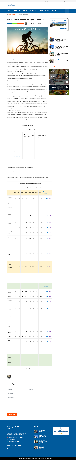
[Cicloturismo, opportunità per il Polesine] (36, 441)
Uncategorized (58, 38)
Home (9, 10)
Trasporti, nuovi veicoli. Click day (42, 436)
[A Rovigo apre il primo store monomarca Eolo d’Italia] (36, 431)
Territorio (40, 10)
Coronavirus (33, 10)
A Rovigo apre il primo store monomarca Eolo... (61, 40)
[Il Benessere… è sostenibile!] (36, 447)
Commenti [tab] (65, 35)
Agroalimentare (16, 10)
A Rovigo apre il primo (42, 431)
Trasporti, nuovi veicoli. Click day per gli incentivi (61, 47)
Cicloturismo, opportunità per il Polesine (19, 1)
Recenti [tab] (53, 35)
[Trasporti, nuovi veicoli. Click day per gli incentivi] (36, 436)
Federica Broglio (31, 23)
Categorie (47, 10)
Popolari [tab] (59, 35)
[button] (45, 1)
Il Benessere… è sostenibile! (61, 60)
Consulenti (54, 10)
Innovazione (25, 10)
